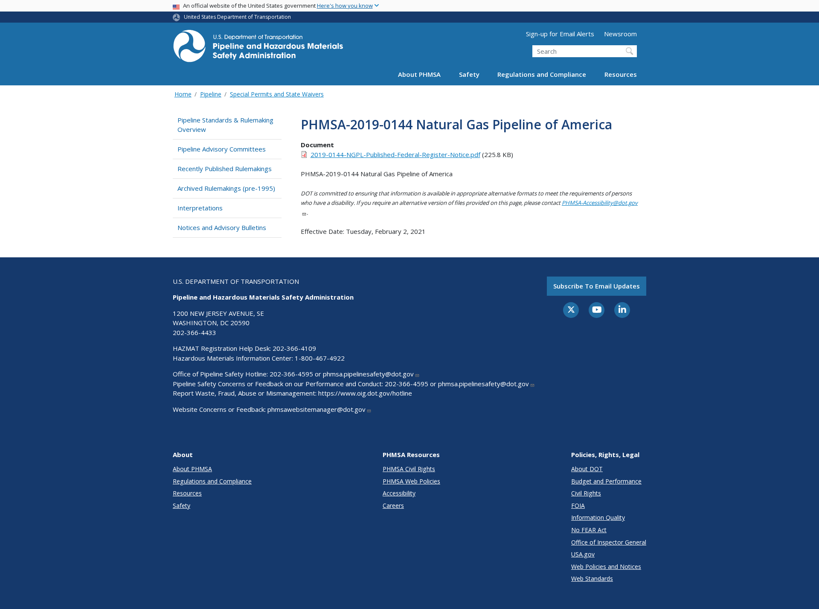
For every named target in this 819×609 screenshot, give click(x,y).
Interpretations (200, 208)
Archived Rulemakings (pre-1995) (226, 188)
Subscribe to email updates (596, 286)
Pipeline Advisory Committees (221, 149)
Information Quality (598, 517)
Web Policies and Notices (606, 566)
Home (183, 94)
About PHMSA (419, 74)
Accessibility (399, 493)
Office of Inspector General (608, 542)
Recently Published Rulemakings (224, 168)
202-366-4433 (194, 332)
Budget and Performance (606, 481)
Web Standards (592, 578)
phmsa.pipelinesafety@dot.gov (368, 374)
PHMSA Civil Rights (409, 469)
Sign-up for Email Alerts (560, 33)
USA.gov (583, 554)
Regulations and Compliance (541, 74)
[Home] (258, 48)
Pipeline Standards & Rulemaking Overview (225, 125)
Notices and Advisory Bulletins (221, 227)
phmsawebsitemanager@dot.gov (316, 409)
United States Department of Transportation (237, 16)
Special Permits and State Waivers (277, 94)
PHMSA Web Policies (411, 481)
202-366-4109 (294, 348)
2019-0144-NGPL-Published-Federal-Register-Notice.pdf (395, 154)
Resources (620, 74)
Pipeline (210, 94)
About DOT (587, 469)
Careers (393, 505)
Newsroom (620, 33)
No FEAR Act (589, 530)
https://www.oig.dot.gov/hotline (365, 393)
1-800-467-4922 (320, 358)
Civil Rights (586, 493)
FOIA (578, 505)
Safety (469, 74)
